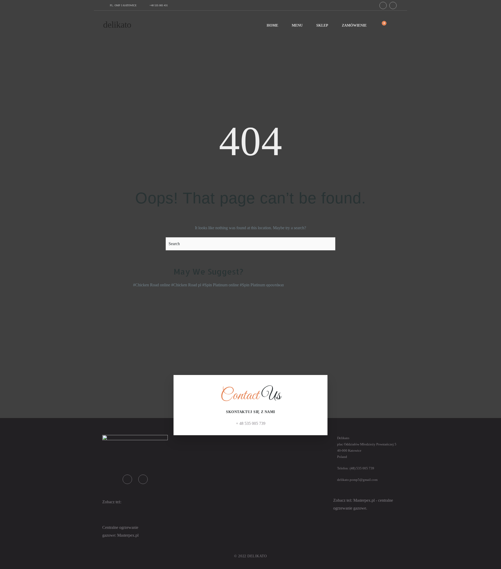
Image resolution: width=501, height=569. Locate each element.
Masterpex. (126, 535)
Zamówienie (354, 25)
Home (272, 25)
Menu (297, 25)
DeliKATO (117, 25)
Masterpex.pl (364, 500)
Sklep (322, 25)
